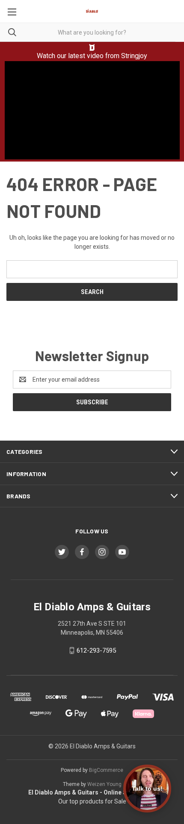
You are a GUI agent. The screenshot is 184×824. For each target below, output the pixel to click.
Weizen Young (104, 784)
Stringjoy (134, 56)
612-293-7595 (96, 650)
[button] (92, 47)
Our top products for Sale (92, 801)
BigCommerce (106, 770)
